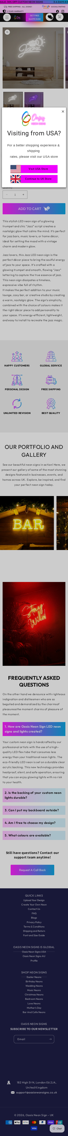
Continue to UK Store (38, 178)
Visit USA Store (38, 168)
